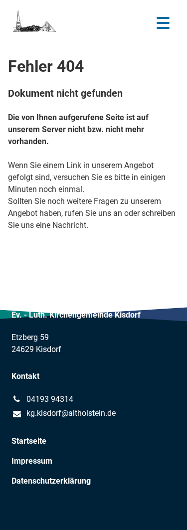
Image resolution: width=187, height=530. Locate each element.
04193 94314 (49, 399)
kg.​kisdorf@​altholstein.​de (71, 413)
